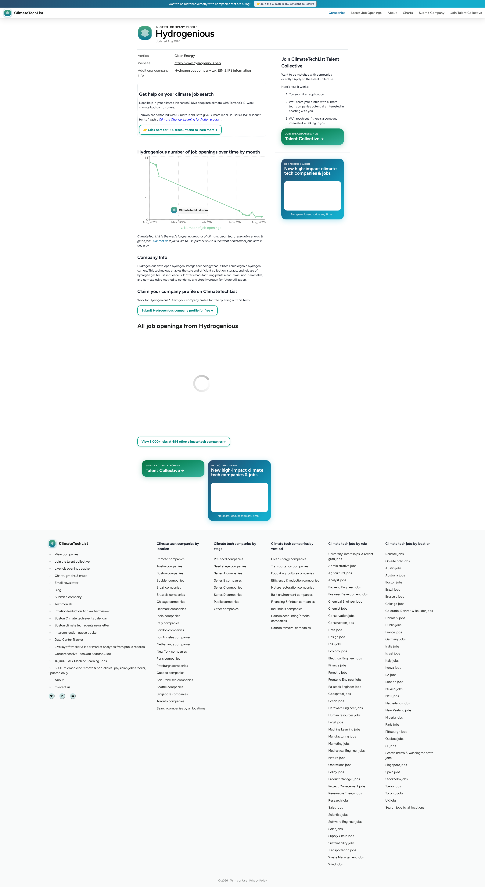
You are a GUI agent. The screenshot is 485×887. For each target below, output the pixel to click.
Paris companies (168, 658)
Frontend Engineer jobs (344, 679)
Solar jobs (335, 829)
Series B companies (228, 580)
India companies (168, 616)
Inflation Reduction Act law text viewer (82, 611)
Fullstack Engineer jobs (344, 687)
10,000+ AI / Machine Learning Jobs (81, 661)
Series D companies (228, 595)
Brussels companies (171, 595)
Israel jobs (392, 653)
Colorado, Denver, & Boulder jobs (409, 611)
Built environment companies (292, 595)
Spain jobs (392, 772)
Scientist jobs (338, 815)
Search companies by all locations (181, 708)
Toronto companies (170, 701)
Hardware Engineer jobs (345, 708)
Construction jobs (341, 623)
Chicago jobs (394, 604)
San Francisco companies (175, 680)
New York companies (172, 651)
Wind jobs (335, 864)
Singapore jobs (396, 765)
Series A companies (228, 573)
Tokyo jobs (393, 786)
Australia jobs (395, 575)
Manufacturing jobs (342, 736)
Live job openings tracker (73, 568)
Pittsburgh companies (172, 666)
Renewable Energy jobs (345, 793)
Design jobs (336, 637)
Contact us (160, 241)
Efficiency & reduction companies (295, 580)
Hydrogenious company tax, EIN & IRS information (212, 70)
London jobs (394, 682)
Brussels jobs (394, 596)
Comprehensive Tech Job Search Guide (83, 654)
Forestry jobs (337, 672)
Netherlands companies (174, 644)
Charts (408, 13)
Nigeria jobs (394, 717)
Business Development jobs (348, 594)
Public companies (226, 602)
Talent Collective (466, 13)
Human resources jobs (344, 715)
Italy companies (168, 623)
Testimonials (64, 604)
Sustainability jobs (341, 843)
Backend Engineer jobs (344, 587)
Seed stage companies (230, 566)
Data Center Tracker (69, 639)
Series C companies (228, 587)
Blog (58, 590)
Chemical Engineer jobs (345, 601)
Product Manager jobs (344, 779)
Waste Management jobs (346, 857)
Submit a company (68, 597)
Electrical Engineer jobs (345, 658)
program (190, 119)
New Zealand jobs (398, 710)
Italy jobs (392, 660)
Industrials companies (286, 609)
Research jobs (338, 800)
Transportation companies (289, 566)
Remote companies (171, 559)
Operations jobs (339, 765)
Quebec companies (170, 673)
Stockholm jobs (396, 779)
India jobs (392, 646)
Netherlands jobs (397, 703)
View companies (66, 554)
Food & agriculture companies (292, 573)
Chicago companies (171, 602)
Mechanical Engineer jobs (346, 750)
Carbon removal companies (291, 628)
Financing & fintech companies (293, 602)
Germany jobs (395, 639)
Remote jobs (394, 554)
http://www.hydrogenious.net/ (197, 63)
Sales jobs (335, 807)
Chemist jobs (337, 608)
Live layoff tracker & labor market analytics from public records (100, 647)
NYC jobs (392, 696)
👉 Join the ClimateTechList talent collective (285, 3)
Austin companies (169, 566)
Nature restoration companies (292, 587)
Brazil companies (169, 587)
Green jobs (336, 701)
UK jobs (391, 800)
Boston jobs (393, 582)
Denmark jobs (395, 618)
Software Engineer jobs (345, 822)
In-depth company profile (176, 27)
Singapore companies (172, 694)
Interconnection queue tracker (76, 632)
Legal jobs (335, 722)
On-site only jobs (397, 561)
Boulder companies (170, 580)
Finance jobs (337, 665)
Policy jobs (336, 772)
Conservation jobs (341, 616)
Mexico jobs (394, 689)
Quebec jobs (394, 739)
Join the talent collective (72, 561)
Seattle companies (170, 687)
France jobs (393, 632)
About (392, 13)
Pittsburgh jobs (396, 732)
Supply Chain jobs (341, 836)
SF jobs (390, 746)
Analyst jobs (337, 580)
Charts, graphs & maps (71, 576)
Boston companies (170, 573)
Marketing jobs (339, 743)
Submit (431, 13)
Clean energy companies (288, 559)
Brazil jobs (392, 589)
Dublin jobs (393, 625)
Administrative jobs (342, 566)
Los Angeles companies (174, 637)
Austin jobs (393, 568)
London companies (170, 630)
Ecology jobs (337, 651)
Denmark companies (171, 609)
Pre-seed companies (228, 559)
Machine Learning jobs (344, 729)
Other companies (226, 609)
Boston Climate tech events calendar (81, 618)
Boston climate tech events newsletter (82, 625)
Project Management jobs (346, 786)
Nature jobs (336, 758)
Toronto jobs (394, 793)
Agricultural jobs (340, 573)
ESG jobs (335, 644)
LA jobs (390, 675)
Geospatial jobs (339, 694)
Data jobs (335, 630)
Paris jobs (392, 724)
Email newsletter (66, 583)
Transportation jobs (342, 850)
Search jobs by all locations (404, 807)
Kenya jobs (393, 667)
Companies (337, 13)
